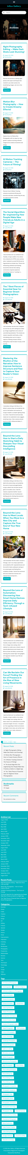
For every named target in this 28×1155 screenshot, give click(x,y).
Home (2, 935)
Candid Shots (19, 1003)
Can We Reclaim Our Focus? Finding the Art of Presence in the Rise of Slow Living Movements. (13, 677)
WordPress (17, 1153)
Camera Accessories (8, 999)
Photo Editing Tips (7, 1073)
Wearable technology (8, 1140)
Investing (3, 942)
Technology (4, 965)
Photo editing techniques (9, 1069)
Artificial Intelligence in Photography (12, 991)
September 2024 (5, 873)
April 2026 (3, 829)
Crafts (2, 911)
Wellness (3, 974)
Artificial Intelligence (20, 987)
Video (2, 972)
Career (2, 909)
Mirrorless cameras (8, 1053)
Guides (3, 930)
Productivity (4, 951)
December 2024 (5, 866)
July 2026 (3, 822)
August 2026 (4, 820)
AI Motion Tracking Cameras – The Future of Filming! (12, 162)
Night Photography (8, 1065)
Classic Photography (8, 1011)
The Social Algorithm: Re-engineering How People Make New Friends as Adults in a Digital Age (14, 217)
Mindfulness (4, 946)
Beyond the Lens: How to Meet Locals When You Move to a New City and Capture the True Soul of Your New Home (13, 520)
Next (15, 742)
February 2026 (5, 834)
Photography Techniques (9, 1102)
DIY (2, 921)
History (3, 932)
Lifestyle (3, 944)
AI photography (7, 987)
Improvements (4, 937)
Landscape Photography (9, 1040)
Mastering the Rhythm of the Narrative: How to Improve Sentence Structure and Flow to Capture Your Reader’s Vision (13, 366)
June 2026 (3, 824)
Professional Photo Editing (9, 1115)
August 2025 (4, 847)
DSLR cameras (21, 1028)
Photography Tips (7, 1111)
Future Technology (8, 1036)
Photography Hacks (8, 1098)
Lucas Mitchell (8, 228)
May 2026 (3, 827)
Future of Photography (9, 1032)
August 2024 (4, 875)
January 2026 (4, 836)
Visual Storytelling (20, 1135)
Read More (7, 90)
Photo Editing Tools (8, 1078)
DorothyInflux (8, 57)
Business (3, 907)
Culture (3, 916)
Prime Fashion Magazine (10, 1150)
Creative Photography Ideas (10, 1024)
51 (10, 742)
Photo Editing (19, 1065)
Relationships (4, 953)
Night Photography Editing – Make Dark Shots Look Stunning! (13, 49)
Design (2, 918)
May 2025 (3, 854)
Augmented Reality (8, 995)
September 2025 (5, 845)
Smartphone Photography (9, 1119)
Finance (3, 925)
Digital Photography (8, 1028)
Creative (3, 914)
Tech (2, 960)
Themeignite (21, 1150)
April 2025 (3, 857)
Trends (2, 969)
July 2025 (3, 850)
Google (7, 788)
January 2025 (4, 864)
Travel (2, 967)
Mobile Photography (8, 1057)
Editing (3, 923)
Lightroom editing (7, 1049)
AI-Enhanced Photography (10, 983)
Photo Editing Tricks (8, 1082)
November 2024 (5, 868)
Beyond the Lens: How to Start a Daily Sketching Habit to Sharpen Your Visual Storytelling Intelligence (13, 442)
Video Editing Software (9, 1131)
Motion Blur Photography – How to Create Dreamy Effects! (13, 105)
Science (3, 958)
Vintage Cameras (7, 1135)
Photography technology (9, 1106)
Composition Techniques (9, 1016)
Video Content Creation (9, 1127)
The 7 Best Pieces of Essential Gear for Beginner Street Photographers (13, 290)
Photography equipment (9, 1090)
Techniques (4, 962)
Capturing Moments (8, 1007)
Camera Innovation (8, 1003)
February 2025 (5, 861)
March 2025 (4, 859)
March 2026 (4, 831)
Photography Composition (10, 1086)
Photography (4, 949)
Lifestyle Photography (8, 1045)
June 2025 (3, 852)
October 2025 (4, 843)
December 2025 (5, 838)
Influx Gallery (14, 6)
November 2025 (5, 840)
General (3, 928)
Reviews (3, 955)
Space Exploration (7, 1123)
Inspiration (3, 939)
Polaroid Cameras (20, 1111)
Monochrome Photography (10, 1061)
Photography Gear (7, 1094)
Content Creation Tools (9, 1020)
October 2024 (4, 871)
